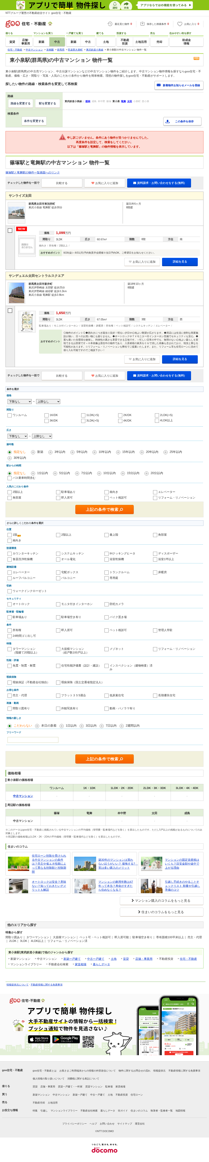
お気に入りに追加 (106, 183)
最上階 (114, 534)
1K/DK (54, 415)
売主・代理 (20, 695)
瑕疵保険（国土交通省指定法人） (82, 682)
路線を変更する (21, 103)
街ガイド (123, 1110)
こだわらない (23, 725)
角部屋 (17, 497)
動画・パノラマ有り (122, 708)
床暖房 (162, 572)
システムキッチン (72, 553)
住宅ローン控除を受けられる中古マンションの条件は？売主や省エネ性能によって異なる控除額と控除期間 (49, 863)
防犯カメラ (117, 604)
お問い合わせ (107, 1123)
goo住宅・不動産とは (45, 1070)
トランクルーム (120, 572)
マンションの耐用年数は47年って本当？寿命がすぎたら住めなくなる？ (115, 885)
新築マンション (41, 1094)
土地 (114, 958)
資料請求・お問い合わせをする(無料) (161, 182)
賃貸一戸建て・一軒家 (70, 1086)
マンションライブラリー (64, 1110)
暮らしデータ (101, 964)
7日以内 (111, 725)
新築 (40, 452)
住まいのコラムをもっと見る (162, 912)
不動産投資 (122, 1094)
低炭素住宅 (117, 695)
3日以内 (91, 725)
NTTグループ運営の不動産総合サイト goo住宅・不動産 (38, 12)
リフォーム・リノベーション (176, 497)
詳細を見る (180, 261)
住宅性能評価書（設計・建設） (81, 665)
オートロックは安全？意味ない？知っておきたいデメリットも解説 (49, 885)
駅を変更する (47, 103)
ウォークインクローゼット (30, 591)
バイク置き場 (118, 617)
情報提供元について (18, 984)
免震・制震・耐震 (24, 665)
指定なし (20, 452)
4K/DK (127, 420)
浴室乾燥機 (117, 559)
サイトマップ (124, 1123)
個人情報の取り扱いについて (48, 1078)
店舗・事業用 (143, 958)
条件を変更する (34, 120)
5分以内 (64, 473)
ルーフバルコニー (24, 577)
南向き (114, 491)
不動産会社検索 (89, 1110)
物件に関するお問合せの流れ (134, 1070)
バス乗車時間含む (24, 477)
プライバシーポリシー (74, 1123)
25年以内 (176, 452)
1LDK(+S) (92, 415)
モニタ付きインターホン (77, 604)
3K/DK (54, 420)
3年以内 (59, 452)
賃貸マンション (93, 1086)
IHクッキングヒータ (122, 553)
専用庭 (114, 577)
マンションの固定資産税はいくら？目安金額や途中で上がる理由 (182, 863)
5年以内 (82, 452)
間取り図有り (21, 708)
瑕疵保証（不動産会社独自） (31, 682)
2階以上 (18, 491)
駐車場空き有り (71, 617)
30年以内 (20, 457)
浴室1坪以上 (166, 559)
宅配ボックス (69, 572)
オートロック (21, 604)
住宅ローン (137, 1094)
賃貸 (126, 958)
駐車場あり (68, 491)
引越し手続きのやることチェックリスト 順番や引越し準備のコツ (182, 885)
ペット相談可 (118, 497)
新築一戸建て (72, 958)
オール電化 (68, 559)
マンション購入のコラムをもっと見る (162, 900)
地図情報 (180, 1110)
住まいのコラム (139, 1110)
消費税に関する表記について (83, 1078)
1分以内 (42, 473)
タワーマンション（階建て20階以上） (26, 650)
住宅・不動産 (188, 958)
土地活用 (53, 1102)
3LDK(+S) (92, 420)
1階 (15, 534)
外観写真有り (69, 708)
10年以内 (105, 452)
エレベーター (166, 491)
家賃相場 (80, 964)
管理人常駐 (165, 630)
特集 (35, 1110)
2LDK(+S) (166, 415)
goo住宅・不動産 (12, 1070)
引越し (44, 1110)
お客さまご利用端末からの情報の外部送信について (87, 1070)
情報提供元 (159, 1070)
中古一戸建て (95, 958)
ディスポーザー (168, 553)
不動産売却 (39, 1102)
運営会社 (140, 1123)
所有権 (17, 630)
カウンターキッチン (25, 553)
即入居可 (67, 497)
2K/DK (127, 415)
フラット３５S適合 (73, 695)
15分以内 (133, 473)
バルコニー (68, 577)
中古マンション (61, 1094)
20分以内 (157, 473)
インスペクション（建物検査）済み (131, 667)
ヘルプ (93, 1123)
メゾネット (117, 648)
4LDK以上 (166, 420)
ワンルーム (20, 415)
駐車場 (109, 1086)
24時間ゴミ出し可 (24, 635)
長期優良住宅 (166, 695)
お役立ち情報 (10, 1110)
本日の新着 (49, 725)
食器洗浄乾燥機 (23, 559)
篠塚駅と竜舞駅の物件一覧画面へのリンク (33, 172)
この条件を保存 (184, 121)
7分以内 (86, 473)
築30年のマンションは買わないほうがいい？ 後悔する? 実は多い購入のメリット (116, 863)
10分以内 (109, 473)
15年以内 (128, 452)
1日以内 (71, 725)
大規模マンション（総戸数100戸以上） (75, 650)
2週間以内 (133, 725)
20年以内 (152, 452)
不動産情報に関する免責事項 (46, 984)
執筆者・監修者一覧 (162, 1110)
